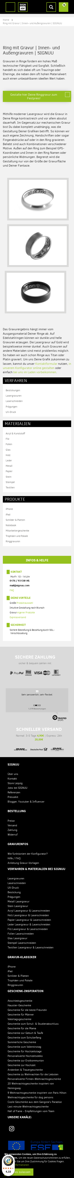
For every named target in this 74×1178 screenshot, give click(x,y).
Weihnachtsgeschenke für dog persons (30, 1097)
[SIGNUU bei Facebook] (38, 1130)
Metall (9, 465)
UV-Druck (11, 412)
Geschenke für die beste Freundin (27, 1010)
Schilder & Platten (15, 520)
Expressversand (18, 617)
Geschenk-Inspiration (25, 991)
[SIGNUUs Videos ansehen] (63, 1130)
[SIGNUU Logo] (23, 7)
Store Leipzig (15, 783)
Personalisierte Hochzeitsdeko (25, 1056)
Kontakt (16, 572)
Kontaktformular (46, 364)
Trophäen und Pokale (17, 536)
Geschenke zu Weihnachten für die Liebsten (33, 1074)
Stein (8, 476)
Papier (9, 471)
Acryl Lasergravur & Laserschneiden (29, 911)
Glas (8, 449)
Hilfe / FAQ (14, 858)
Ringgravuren (13, 541)
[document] (37, 1164)
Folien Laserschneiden (21, 934)
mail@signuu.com (19, 585)
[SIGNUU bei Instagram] (12, 1129)
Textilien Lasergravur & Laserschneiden (31, 947)
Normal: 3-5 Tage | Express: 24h (39, 734)
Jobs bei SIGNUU (17, 788)
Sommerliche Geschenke (22, 1042)
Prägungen (11, 406)
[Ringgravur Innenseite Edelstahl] (38, 201)
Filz (7, 438)
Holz (8, 455)
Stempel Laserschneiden (22, 943)
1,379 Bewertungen (37, 708)
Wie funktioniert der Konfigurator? (28, 854)
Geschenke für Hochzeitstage (25, 1051)
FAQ (12, 590)
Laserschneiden (14, 401)
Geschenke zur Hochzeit (21, 1065)
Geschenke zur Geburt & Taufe (25, 1033)
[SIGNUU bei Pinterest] (25, 1130)
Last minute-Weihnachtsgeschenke (28, 1106)
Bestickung (14, 892)
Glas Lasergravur (17, 938)
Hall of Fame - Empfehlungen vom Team (31, 1111)
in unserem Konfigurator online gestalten (37, 366)
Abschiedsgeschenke (20, 1001)
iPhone (9, 509)
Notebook (11, 525)
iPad (8, 514)
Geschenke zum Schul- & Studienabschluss (33, 1024)
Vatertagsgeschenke (19, 1019)
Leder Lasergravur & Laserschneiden (29, 924)
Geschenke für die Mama (22, 1028)
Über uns (13, 774)
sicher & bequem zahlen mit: (35, 659)
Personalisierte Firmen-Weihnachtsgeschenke (34, 1079)
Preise (11, 821)
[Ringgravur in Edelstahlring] (38, 247)
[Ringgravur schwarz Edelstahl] (35, 294)
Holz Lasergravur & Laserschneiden (28, 915)
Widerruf (12, 834)
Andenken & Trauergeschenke (25, 1070)
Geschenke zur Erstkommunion (26, 1060)
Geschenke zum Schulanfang (24, 1037)
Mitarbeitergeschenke (17, 530)
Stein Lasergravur (18, 906)
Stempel (10, 482)
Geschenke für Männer (21, 1014)
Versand (12, 825)
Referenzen (14, 792)
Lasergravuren (13, 395)
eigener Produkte (26, 612)
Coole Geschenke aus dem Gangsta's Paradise (35, 1102)
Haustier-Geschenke (19, 1005)
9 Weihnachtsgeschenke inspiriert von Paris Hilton (37, 1093)
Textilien (10, 487)
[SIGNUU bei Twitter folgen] (51, 1130)
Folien (9, 444)
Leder (9, 460)
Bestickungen (13, 390)
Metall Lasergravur (18, 901)
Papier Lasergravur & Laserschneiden (29, 920)
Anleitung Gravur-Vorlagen (23, 863)
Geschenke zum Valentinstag (24, 1047)
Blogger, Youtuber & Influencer (26, 801)
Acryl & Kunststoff (15, 433)
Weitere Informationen (16, 1164)
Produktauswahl (25, 603)
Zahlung (12, 830)
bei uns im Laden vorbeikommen (34, 372)
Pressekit (13, 797)
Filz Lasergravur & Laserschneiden (28, 929)
